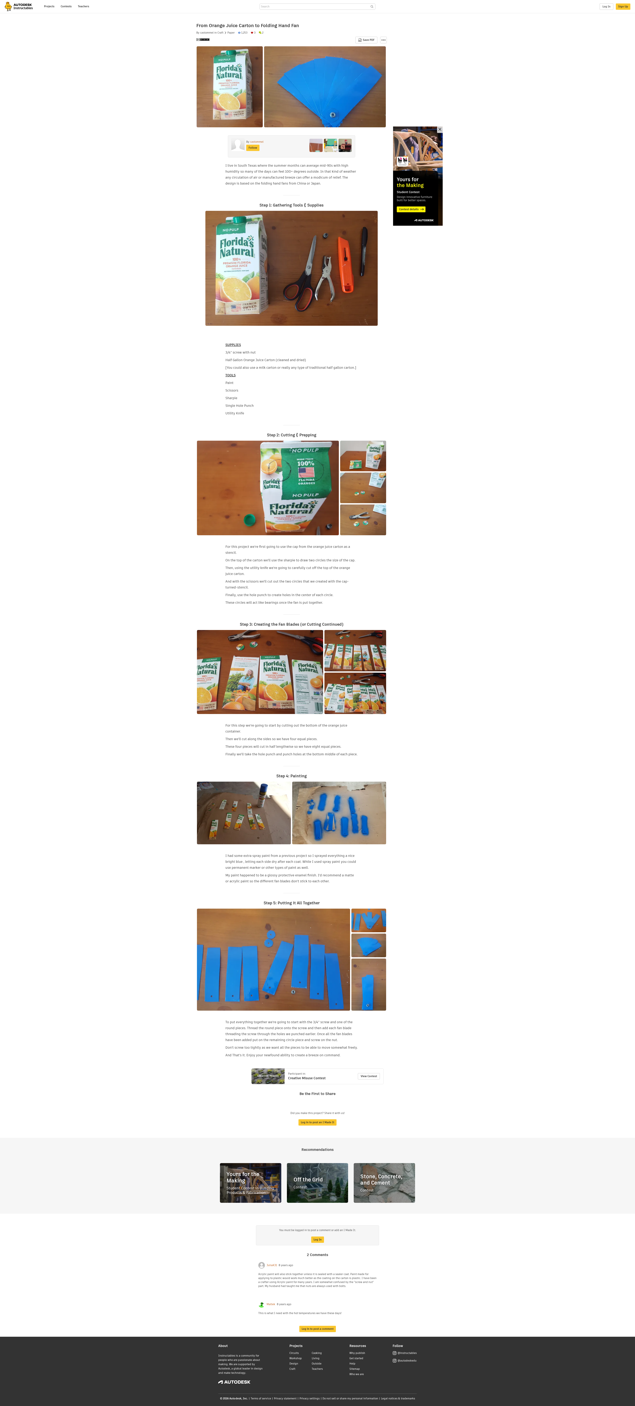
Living (315, 1358)
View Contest (369, 1076)
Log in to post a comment (318, 1329)
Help (352, 1363)
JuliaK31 (272, 1265)
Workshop (295, 1358)
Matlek (271, 1304)
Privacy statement (285, 1398)
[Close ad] (440, 129)
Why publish (357, 1353)
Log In (606, 6)
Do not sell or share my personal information (350, 1398)
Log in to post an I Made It (317, 1122)
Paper (231, 32)
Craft (220, 32)
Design (293, 1363)
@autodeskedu (407, 1361)
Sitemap (354, 1369)
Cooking (317, 1353)
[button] (383, 40)
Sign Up (623, 6)
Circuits (294, 1353)
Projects (49, 6)
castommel (207, 32)
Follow (253, 148)
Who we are (356, 1374)
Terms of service (261, 1398)
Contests (66, 6)
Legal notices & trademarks (398, 1398)
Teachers (83, 6)
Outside (316, 1363)
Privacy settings (309, 1398)
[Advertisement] (418, 176)
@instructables (407, 1353)
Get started (356, 1358)
